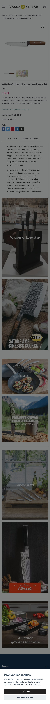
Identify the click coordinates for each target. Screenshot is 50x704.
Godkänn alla (25, 691)
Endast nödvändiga (25, 697)
